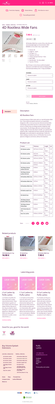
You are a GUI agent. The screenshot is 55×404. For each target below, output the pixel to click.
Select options (5, 258)
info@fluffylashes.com (41, 355)
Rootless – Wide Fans (11, 24)
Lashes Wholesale (17, 379)
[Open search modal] (46, 3)
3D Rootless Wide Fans (26, 176)
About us (4, 381)
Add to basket (42, 96)
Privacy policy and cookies (42, 367)
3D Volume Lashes (25, 153)
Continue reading (6, 320)
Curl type (28, 85)
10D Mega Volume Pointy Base (21, 370)
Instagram (38, 362)
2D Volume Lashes (25, 149)
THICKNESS (28, 72)
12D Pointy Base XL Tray (22, 372)
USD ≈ (29, 39)
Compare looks (6, 379)
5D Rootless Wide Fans (26, 186)
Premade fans (16, 377)
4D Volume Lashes (25, 158)
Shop (9, 377)
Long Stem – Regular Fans (7, 353)
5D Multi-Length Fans (26, 190)
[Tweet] (37, 223)
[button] (21, 33)
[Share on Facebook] (33, 223)
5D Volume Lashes (25, 163)
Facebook (38, 358)
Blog (37, 363)
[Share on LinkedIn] (42, 223)
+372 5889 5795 (40, 353)
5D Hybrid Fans (25, 195)
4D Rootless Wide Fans (26, 181)
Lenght (27, 79)
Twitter (38, 360)
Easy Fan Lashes (25, 213)
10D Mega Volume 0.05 (7, 368)
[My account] (43, 3)
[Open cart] (40, 3)
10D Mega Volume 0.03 (7, 365)
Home (3, 24)
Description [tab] (8, 111)
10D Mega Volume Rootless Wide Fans (21, 367)
